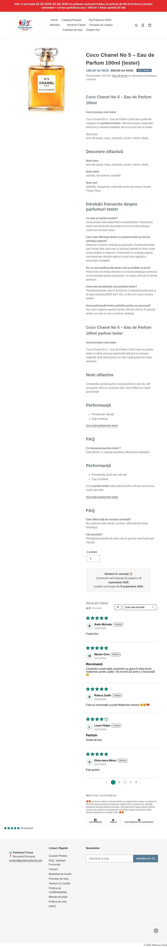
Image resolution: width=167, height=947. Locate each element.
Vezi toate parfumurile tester (102, 425)
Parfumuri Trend (159, 945)
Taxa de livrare (120, 75)
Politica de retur (58, 901)
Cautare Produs (58, 855)
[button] (12, 828)
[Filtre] (117, 607)
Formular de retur (59, 878)
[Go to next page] (137, 782)
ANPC (52, 906)
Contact (53, 869)
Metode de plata (58, 896)
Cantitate (92, 552)
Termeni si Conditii (59, 883)
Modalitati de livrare (60, 874)
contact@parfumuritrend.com (25, 860)
